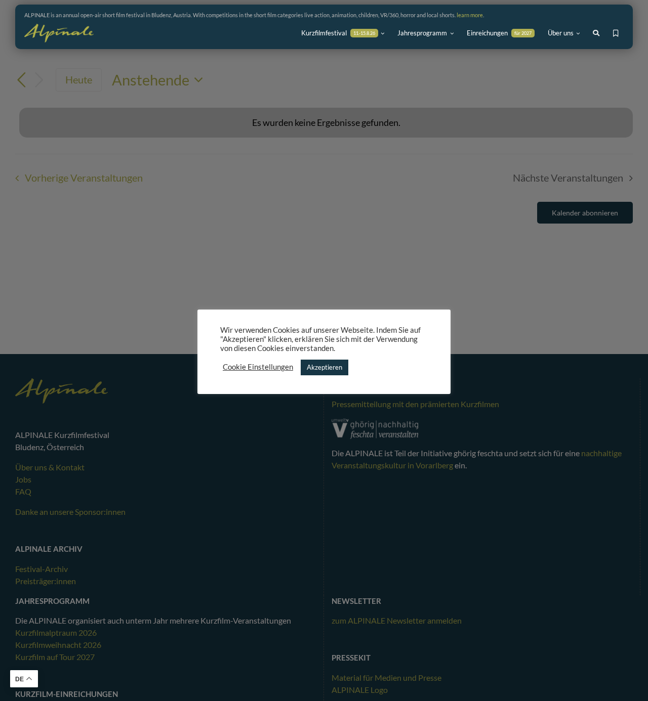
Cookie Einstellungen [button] (258, 367)
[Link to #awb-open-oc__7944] (596, 33)
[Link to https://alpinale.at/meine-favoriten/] (616, 33)
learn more (470, 15)
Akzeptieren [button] (324, 367)
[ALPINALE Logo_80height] (59, 28)
